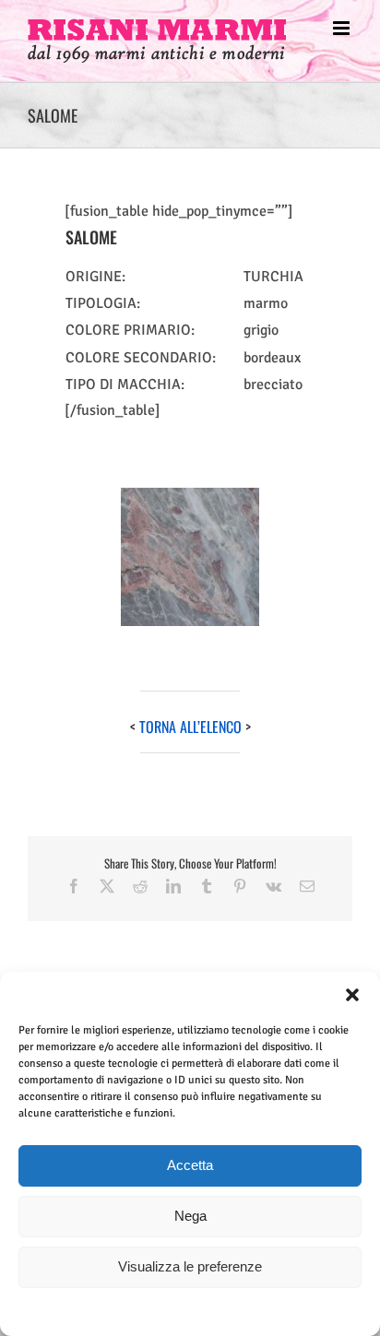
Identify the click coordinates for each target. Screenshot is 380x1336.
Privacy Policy (222, 1311)
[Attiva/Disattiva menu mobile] (342, 28)
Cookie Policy (148, 1311)
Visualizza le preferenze (190, 1266)
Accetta (190, 1165)
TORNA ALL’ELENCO (190, 726)
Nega (190, 1216)
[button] (352, 995)
